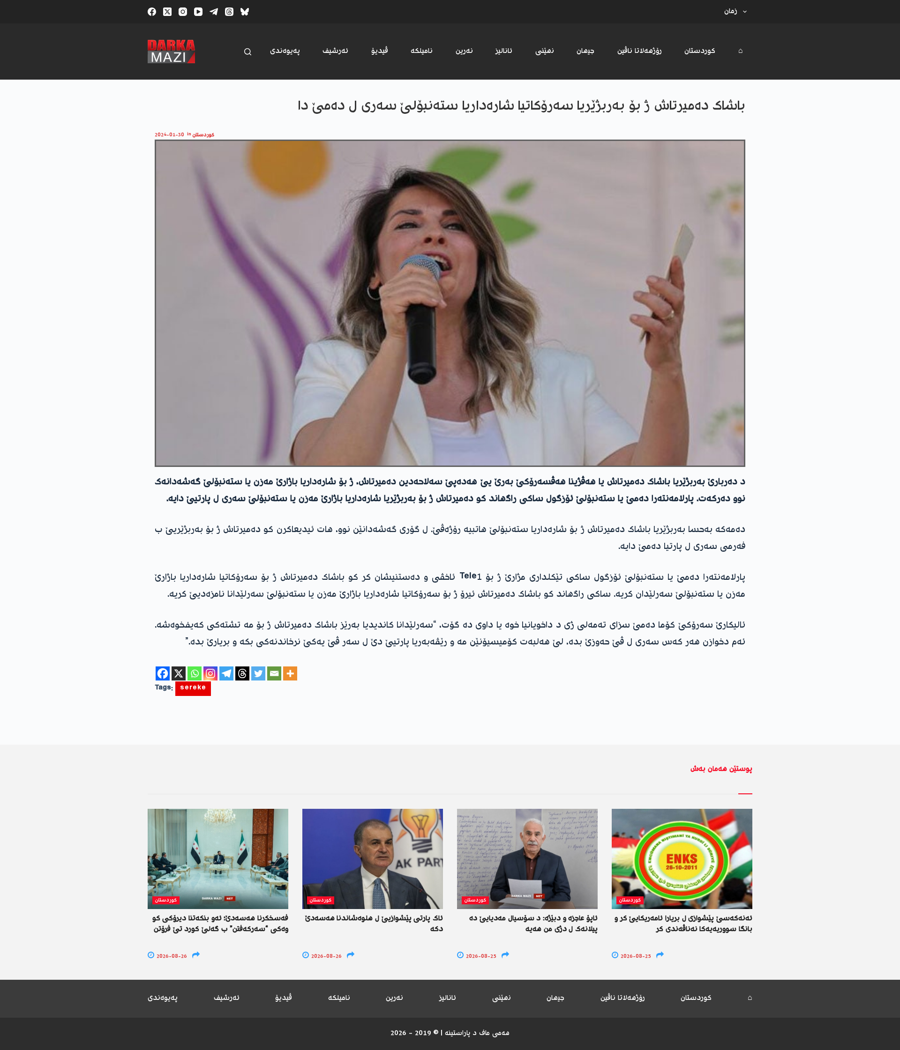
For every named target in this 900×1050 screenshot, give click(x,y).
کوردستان (699, 51)
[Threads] (229, 11)
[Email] (274, 673)
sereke (193, 688)
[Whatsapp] (195, 673)
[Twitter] (258, 673)
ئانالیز (503, 51)
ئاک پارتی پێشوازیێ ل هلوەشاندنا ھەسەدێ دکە (374, 923)
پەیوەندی (285, 51)
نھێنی (544, 51)
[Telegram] (214, 11)
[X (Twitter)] (167, 11)
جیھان (585, 51)
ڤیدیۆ (379, 51)
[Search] (247, 51)
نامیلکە (422, 51)
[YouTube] (198, 11)
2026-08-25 (480, 957)
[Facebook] (152, 11)
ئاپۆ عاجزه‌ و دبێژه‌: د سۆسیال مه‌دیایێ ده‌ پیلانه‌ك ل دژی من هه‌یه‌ (533, 923)
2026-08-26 (171, 957)
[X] (179, 673)
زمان (730, 11)
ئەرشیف (335, 51)
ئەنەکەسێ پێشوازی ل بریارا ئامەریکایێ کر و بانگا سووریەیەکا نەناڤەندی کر (683, 923)
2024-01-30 (169, 135)
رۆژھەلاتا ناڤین (639, 51)
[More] (290, 673)
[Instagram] (183, 11)
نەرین (464, 51)
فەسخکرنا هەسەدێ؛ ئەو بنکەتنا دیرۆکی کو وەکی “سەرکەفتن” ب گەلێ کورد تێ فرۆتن (220, 923)
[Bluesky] (244, 11)
